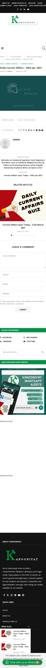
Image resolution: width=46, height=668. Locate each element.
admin (10, 71)
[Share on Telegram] (37, 130)
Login (39, 3)
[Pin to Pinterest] (29, 130)
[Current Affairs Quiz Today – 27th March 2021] (23, 205)
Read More (23, 665)
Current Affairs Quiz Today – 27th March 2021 (23, 226)
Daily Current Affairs (34, 56)
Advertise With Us (19, 3)
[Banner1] (23, 391)
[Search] (43, 48)
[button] (2, 213)
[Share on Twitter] (26, 130)
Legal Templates (20, 5)
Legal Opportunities (37, 5)
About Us (6, 3)
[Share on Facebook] (23, 130)
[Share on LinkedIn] (31, 130)
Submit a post (6, 5)
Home (2, 56)
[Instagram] (21, 9)
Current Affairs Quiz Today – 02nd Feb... (21, 633)
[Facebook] (17, 9)
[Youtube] (28, 9)
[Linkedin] (24, 9)
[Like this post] (21, 130)
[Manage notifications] (37, 662)
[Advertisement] (23, 35)
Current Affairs (15, 56)
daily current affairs (26, 120)
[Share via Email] (42, 130)
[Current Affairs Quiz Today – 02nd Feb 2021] (7, 633)
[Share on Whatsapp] (34, 130)
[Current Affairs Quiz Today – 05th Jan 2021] (7, 646)
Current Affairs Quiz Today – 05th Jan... (21, 646)
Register (32, 3)
